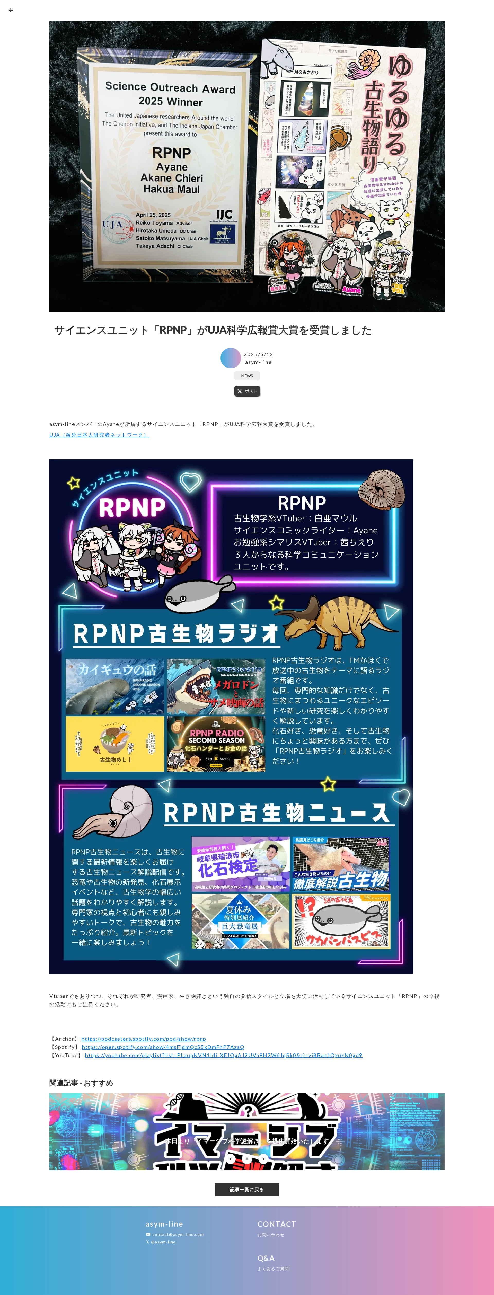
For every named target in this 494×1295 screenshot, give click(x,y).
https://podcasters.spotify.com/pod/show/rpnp (144, 1038)
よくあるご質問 (273, 1268)
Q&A (266, 1258)
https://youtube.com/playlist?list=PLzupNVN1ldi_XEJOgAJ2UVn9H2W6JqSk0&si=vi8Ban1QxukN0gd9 (224, 1055)
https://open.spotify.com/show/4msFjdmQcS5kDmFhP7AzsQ (163, 1047)
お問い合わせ (271, 1234)
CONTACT (277, 1224)
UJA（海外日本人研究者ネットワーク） (99, 435)
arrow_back (11, 10)
